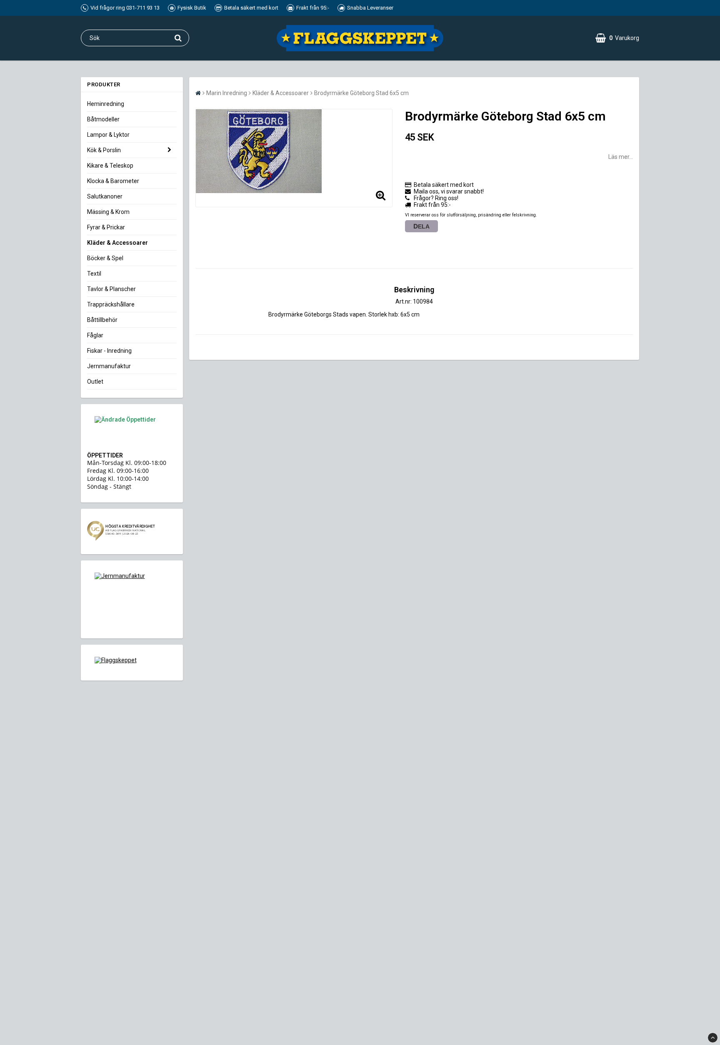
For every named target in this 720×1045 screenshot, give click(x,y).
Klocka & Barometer (113, 181)
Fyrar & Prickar (106, 227)
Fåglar (95, 335)
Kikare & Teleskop (110, 165)
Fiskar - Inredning (109, 350)
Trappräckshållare (111, 304)
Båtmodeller (103, 119)
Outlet (95, 381)
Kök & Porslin (104, 150)
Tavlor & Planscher (111, 289)
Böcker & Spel (105, 258)
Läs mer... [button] (620, 156)
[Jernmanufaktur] (132, 599)
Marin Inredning (226, 93)
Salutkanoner (104, 196)
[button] (617, 38)
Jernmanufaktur (109, 366)
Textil (94, 273)
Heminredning (105, 103)
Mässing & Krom (108, 211)
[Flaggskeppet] (132, 662)
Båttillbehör (102, 320)
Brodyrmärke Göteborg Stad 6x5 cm (361, 93)
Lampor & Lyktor (108, 134)
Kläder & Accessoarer (117, 242)
